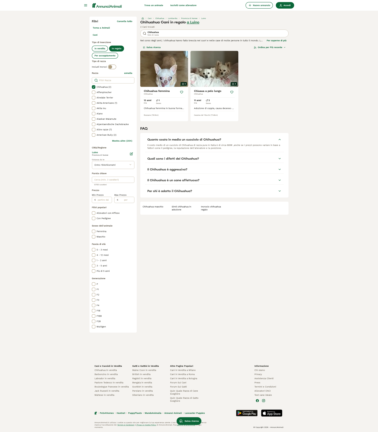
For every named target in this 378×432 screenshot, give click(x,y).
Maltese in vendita (104, 395)
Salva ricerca (153, 47)
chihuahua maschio (153, 206)
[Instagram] (264, 401)
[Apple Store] (272, 413)
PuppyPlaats (135, 413)
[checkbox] (94, 87)
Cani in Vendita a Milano (183, 370)
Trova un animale (153, 5)
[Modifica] (131, 154)
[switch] (112, 67)
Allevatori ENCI (262, 391)
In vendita (99, 48)
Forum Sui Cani (178, 382)
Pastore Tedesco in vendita (108, 382)
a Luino (193, 22)
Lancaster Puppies (195, 413)
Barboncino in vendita (106, 374)
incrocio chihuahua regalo (211, 208)
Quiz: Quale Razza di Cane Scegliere (184, 392)
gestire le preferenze (186, 425)
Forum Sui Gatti (178, 386)
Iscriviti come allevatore (183, 5)
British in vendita (141, 374)
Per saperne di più (276, 40)
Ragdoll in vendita (141, 378)
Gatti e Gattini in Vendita (145, 366)
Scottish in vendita (142, 386)
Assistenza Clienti (264, 378)
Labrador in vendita (104, 378)
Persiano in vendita (142, 391)
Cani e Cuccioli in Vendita (108, 366)
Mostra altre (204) (122, 141)
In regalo (116, 48)
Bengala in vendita (142, 382)
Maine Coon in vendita (144, 370)
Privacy (258, 374)
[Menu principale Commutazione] (86, 5)
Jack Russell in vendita (106, 391)
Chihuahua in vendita (105, 370)
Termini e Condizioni (265, 386)
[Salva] (182, 92)
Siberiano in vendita (143, 395)
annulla (128, 73)
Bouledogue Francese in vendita (111, 386)
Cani (95, 35)
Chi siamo (259, 370)
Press (257, 382)
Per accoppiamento (104, 55)
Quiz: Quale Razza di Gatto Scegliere (184, 399)
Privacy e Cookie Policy (146, 425)
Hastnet (121, 413)
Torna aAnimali (101, 27)
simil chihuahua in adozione (181, 208)
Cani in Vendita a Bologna (183, 378)
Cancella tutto (124, 21)
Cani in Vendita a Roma (182, 374)
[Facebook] (257, 401)
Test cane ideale (263, 395)
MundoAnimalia (153, 413)
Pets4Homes (107, 413)
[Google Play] (247, 413)
